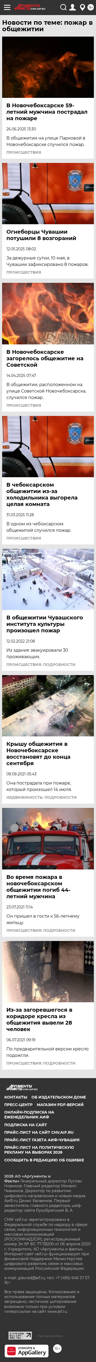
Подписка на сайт (25, 1124)
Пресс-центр (18, 1104)
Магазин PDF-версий (60, 1104)
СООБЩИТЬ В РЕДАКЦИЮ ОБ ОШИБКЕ (44, 1160)
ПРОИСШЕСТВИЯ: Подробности (40, 664)
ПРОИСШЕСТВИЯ (23, 152)
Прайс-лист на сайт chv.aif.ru (39, 1132)
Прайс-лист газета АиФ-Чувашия (41, 1140)
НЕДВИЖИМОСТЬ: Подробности (41, 797)
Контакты (15, 1097)
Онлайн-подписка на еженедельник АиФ (29, 1114)
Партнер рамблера (50, 1336)
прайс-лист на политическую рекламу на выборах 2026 (39, 1150)
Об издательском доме (58, 1097)
